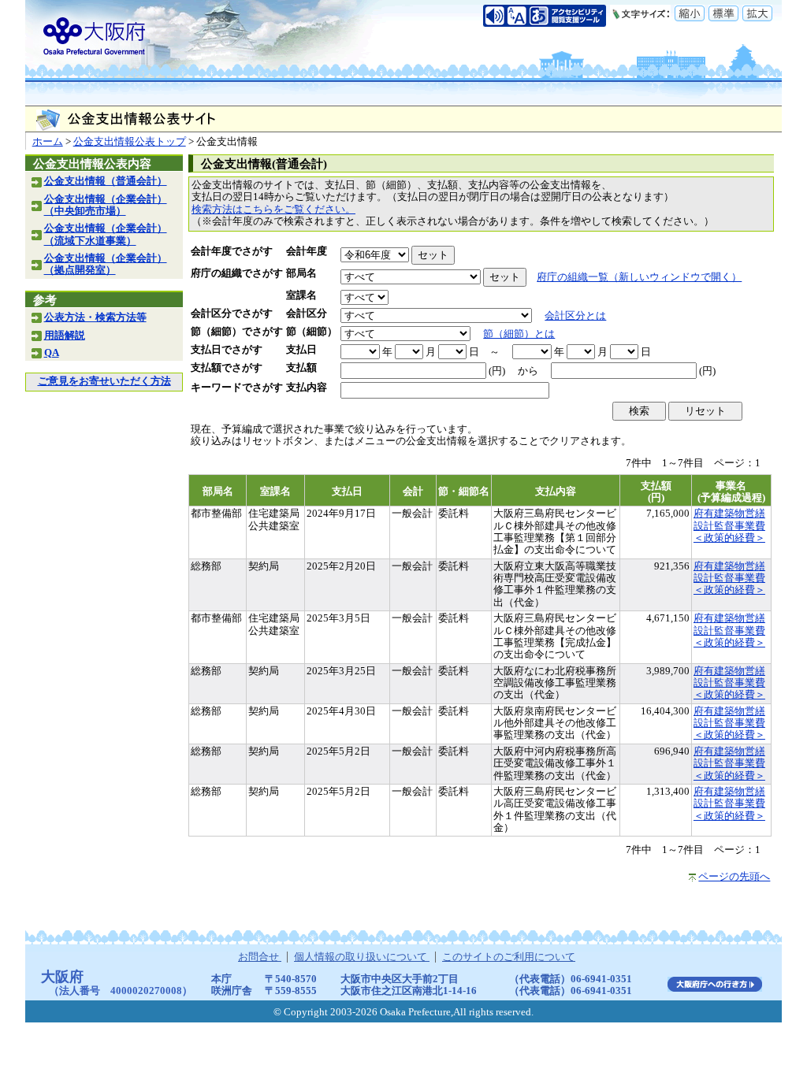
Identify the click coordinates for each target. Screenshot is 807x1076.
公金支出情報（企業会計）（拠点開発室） (105, 264)
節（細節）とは (519, 333)
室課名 (301, 295)
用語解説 (64, 335)
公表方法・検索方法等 (95, 317)
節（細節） (311, 331)
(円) (497, 371)
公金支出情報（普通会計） (105, 181)
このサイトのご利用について (508, 957)
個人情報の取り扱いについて (362, 957)
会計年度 (306, 251)
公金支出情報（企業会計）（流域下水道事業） (105, 234)
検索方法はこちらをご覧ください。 (273, 209)
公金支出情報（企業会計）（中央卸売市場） (105, 205)
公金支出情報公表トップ (129, 141)
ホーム (47, 141)
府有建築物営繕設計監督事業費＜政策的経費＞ (729, 526)
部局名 (301, 273)
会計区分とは (575, 315)
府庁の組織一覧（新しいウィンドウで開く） (639, 277)
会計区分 (306, 313)
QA (51, 352)
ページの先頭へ (734, 876)
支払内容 (306, 387)
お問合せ (259, 957)
